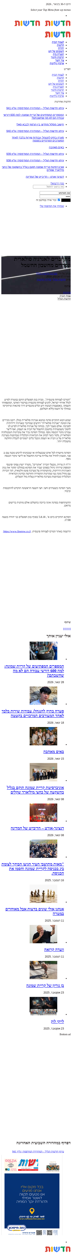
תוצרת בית (58, 54)
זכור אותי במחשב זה (46, 200)
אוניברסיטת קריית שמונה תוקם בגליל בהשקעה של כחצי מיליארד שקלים (35, 789)
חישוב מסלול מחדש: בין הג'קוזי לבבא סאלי (40, 124)
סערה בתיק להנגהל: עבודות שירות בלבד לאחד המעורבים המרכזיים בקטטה (38, 139)
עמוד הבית (65, 295)
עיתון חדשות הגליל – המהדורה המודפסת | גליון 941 (35, 108)
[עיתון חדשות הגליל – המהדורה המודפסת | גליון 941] (31, 1195)
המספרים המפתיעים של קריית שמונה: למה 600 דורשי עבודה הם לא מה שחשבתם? (33, 116)
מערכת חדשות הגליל (46, 273)
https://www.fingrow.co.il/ (17, 531)
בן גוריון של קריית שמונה (45, 985)
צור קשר (59, 60)
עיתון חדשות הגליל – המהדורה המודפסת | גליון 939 (35, 154)
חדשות (60, 45)
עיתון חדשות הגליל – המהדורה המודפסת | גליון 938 (35, 160)
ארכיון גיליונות (57, 63)
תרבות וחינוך (57, 57)
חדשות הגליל (59, 279)
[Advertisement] (60, 220)
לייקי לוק (57, 1021)
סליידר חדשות (44, 279)
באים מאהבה (56, 147)
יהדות (61, 48)
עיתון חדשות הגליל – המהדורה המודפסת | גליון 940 (35, 131)
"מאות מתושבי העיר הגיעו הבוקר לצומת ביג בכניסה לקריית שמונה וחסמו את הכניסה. (33, 868)
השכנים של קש (56, 51)
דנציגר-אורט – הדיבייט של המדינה (45, 176)
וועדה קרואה (54, 949)
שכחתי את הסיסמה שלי (52, 206)
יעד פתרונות (7, 1254)
